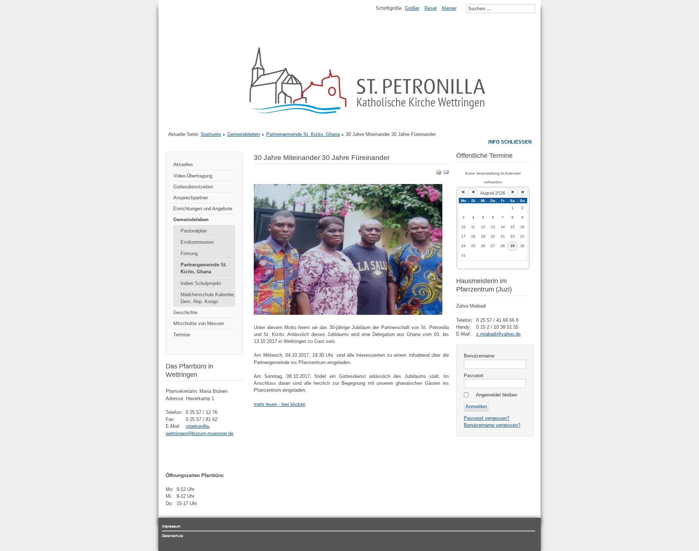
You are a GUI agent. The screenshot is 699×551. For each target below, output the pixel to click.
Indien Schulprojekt (201, 283)
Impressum (171, 526)
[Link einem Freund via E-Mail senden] (446, 173)
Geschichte (185, 312)
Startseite (211, 134)
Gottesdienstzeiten (193, 186)
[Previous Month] (473, 192)
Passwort (473, 375)
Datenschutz (172, 536)
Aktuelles (183, 164)
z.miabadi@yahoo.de (498, 334)
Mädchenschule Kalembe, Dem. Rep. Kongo (208, 298)
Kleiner (449, 8)
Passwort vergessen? (486, 418)
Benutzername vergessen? (492, 425)
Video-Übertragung (192, 176)
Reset (430, 8)
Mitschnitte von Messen (198, 323)
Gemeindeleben (243, 134)
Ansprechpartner (190, 197)
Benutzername (479, 356)
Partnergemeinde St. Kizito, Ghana (303, 134)
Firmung (189, 253)
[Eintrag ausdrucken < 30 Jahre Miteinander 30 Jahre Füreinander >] (439, 173)
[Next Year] (523, 192)
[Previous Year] (462, 192)
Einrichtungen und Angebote (202, 208)
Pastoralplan (194, 231)
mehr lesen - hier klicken (279, 404)
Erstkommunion (197, 242)
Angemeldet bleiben (496, 395)
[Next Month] (512, 192)
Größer (412, 8)
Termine (181, 334)
